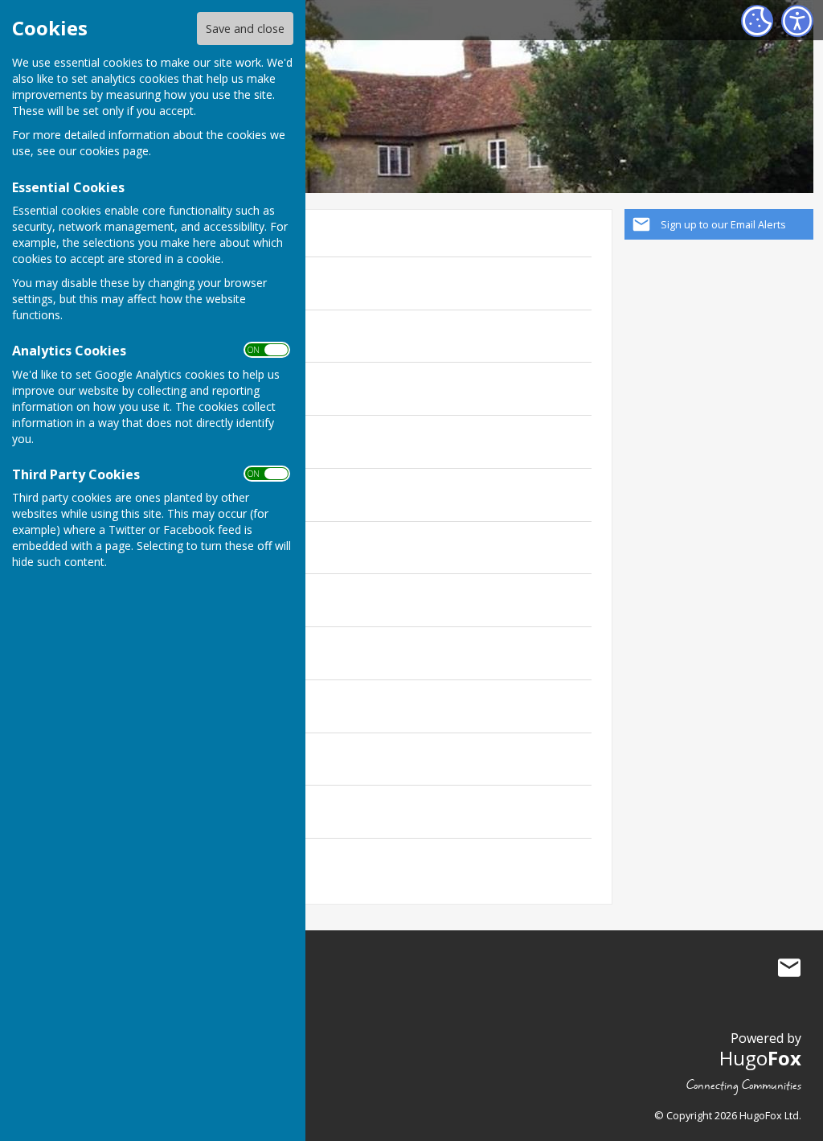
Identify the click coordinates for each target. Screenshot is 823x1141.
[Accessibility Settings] (797, 21)
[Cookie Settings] (757, 21)
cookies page (114, 150)
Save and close (245, 28)
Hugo (760, 1058)
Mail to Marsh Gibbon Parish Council (789, 968)
